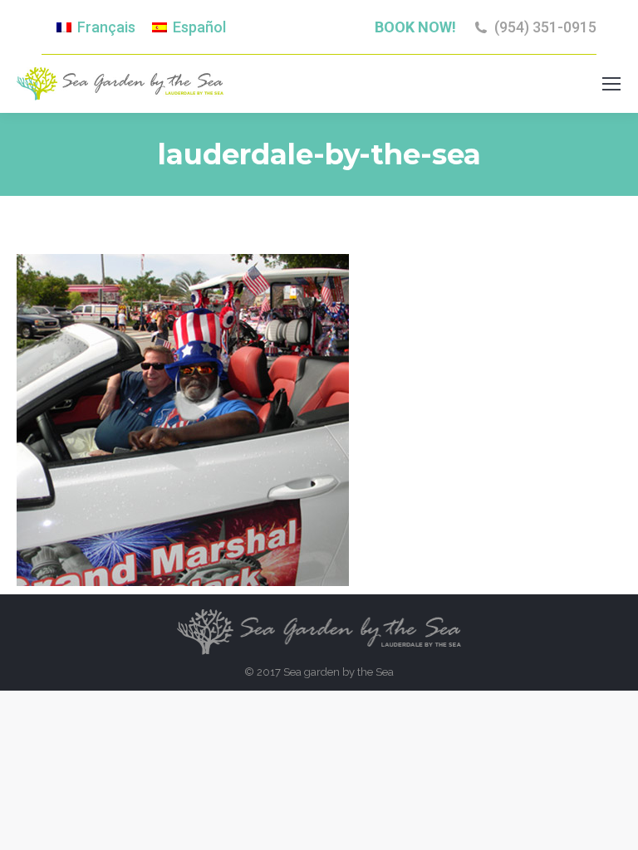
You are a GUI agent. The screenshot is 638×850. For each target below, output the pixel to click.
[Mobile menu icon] (611, 84)
